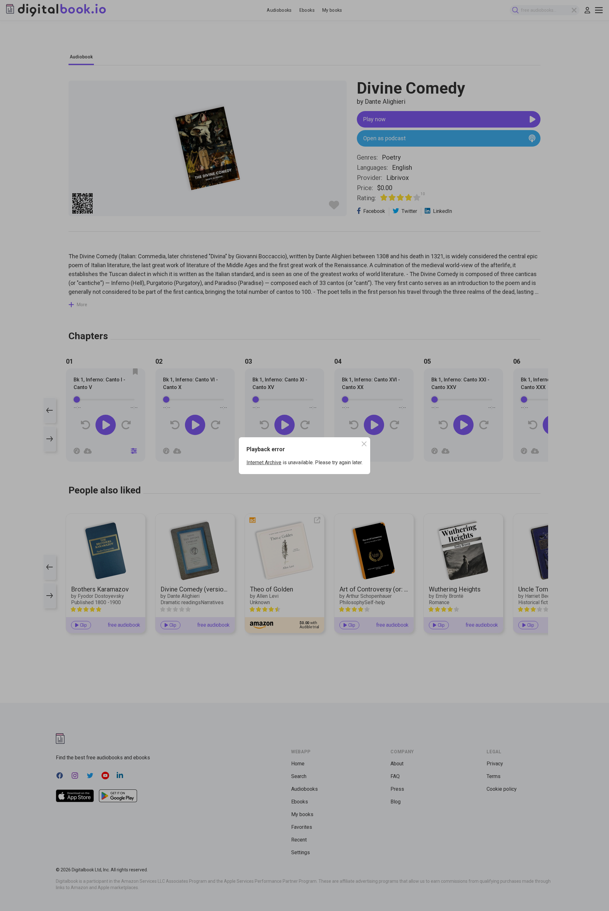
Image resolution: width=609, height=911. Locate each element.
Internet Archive (263, 462)
